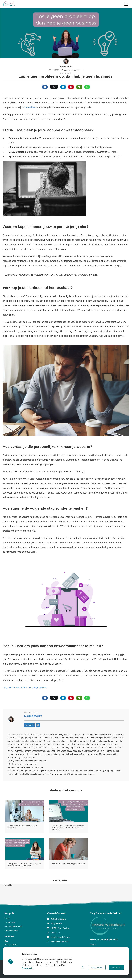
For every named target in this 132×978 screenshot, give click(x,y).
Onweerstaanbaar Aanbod (72, 70)
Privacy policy (28, 968)
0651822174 (55, 933)
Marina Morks (66, 67)
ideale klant (30, 107)
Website (28, 725)
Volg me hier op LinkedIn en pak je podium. (25, 687)
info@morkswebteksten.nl (60, 937)
